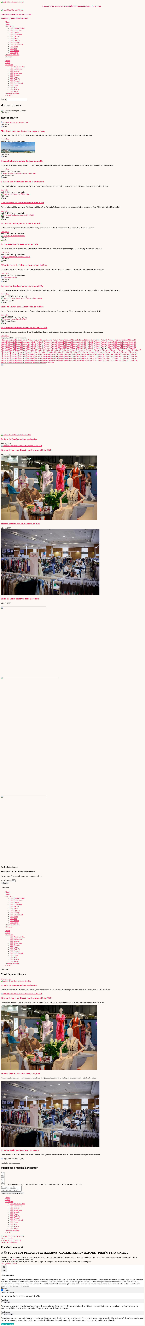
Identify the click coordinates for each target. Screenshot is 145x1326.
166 (13, 358)
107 (89, 350)
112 (129, 350)
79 (18, 348)
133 (21, 354)
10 (68, 340)
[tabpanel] (72, 1296)
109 (105, 350)
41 (18, 344)
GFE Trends (14, 51)
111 (121, 350)
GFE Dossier (14, 32)
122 (68, 352)
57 (132, 344)
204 (45, 362)
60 (18, 346)
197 (125, 360)
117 (28, 352)
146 (125, 354)
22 (18, 342)
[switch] (2, 1302)
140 (77, 354)
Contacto (8, 57)
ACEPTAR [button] (13, 1264)
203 (37, 362)
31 (82, 342)
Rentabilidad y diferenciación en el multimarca (22, 182)
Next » (51, 362)
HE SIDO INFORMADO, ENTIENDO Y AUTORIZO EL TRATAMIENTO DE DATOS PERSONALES (43, 1185)
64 (47, 346)
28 (61, 342)
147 (133, 354)
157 (77, 356)
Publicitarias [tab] (5, 1312)
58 (4, 346)
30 (75, 342)
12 (82, 340)
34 (104, 342)
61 (25, 346)
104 (65, 350)
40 (11, 344)
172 (61, 358)
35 (111, 342)
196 (117, 360)
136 (45, 354)
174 (77, 358)
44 (40, 344)
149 (13, 356)
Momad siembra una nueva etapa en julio (20, 523)
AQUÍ (15, 1259)
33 (97, 342)
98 (18, 350)
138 (61, 354)
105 (73, 350)
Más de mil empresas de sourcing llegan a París (23, 131)
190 (69, 360)
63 (40, 346)
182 (4, 360)
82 (40, 348)
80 (25, 348)
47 (61, 344)
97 (11, 350)
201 (21, 362)
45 (47, 344)
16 (111, 340)
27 (54, 342)
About (7, 24)
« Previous (4, 340)
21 (11, 342)
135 (37, 354)
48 (68, 344)
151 (29, 356)
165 (4, 358)
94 (125, 348)
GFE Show (14, 47)
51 (90, 344)
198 (133, 360)
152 (37, 356)
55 (118, 344)
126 (100, 352)
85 (61, 348)
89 (90, 348)
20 (4, 342)
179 (117, 358)
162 (117, 356)
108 (97, 350)
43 (32, 344)
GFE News (14, 38)
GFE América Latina (17, 28)
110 (113, 350)
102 (49, 350)
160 (101, 356)
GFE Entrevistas (16, 34)
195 (109, 360)
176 (93, 358)
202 (29, 362)
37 (125, 342)
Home (7, 22)
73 (111, 346)
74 (118, 346)
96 (4, 350)
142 (93, 354)
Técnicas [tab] (4, 1288)
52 (97, 344)
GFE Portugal (15, 42)
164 (133, 356)
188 (53, 360)
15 (104, 340)
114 (4, 352)
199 (4, 362)
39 (4, 344)
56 (125, 344)
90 (97, 348)
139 (69, 354)
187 (45, 360)
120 (52, 352)
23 (25, 342)
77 (4, 348)
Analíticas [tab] (4, 1300)
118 (36, 352)
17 (118, 340)
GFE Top (13, 49)
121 (60, 352)
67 (68, 346)
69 (82, 346)
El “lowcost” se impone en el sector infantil (20, 223)
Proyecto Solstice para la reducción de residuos (22, 307)
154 (53, 356)
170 (45, 358)
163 (125, 356)
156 (69, 356)
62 (32, 346)
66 (61, 346)
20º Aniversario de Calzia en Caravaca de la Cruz (24, 265)
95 (132, 348)
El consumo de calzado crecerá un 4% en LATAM (24, 327)
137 (53, 354)
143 (101, 354)
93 (118, 348)
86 (68, 348)
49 (75, 344)
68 (75, 346)
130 (133, 352)
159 (93, 356)
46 (54, 344)
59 (11, 346)
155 (61, 356)
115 (12, 352)
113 (137, 350)
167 (21, 358)
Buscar (3, 99)
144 (109, 354)
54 (111, 344)
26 (47, 342)
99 (25, 350)
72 (104, 346)
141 (85, 354)
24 (32, 342)
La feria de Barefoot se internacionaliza (19, 439)
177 (101, 358)
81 (32, 348)
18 (125, 340)
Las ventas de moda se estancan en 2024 (19, 244)
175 (85, 358)
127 (108, 352)
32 (90, 342)
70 (90, 346)
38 (132, 342)
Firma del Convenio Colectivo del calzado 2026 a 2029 (26, 450)
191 (77, 360)
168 (29, 358)
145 (117, 354)
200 (13, 362)
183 (13, 360)
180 (125, 358)
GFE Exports (14, 36)
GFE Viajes (14, 53)
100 (33, 350)
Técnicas (7, 1290)
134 (29, 354)
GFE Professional (16, 45)
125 (92, 352)
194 (101, 360)
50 (82, 344)
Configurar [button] (5, 1264)
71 (97, 346)
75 (125, 346)
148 (4, 356)
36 (118, 342)
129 (124, 352)
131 (4, 354)
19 (132, 340)
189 (61, 360)
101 (41, 350)
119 (44, 352)
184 (21, 360)
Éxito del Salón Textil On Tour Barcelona (20, 599)
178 (109, 358)
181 (133, 358)
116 (20, 352)
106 (81, 350)
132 (13, 354)
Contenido (9, 26)
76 (132, 346)
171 (53, 358)
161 (109, 356)
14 (96, 340)
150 (21, 356)
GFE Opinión (15, 40)
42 (25, 344)
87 (75, 348)
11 (75, 340)
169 (37, 358)
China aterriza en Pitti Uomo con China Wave (22, 202)
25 (40, 342)
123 (76, 352)
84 (54, 348)
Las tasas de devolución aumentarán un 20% (22, 286)
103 (57, 350)
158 (85, 356)
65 (54, 346)
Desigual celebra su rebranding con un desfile (22, 161)
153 (45, 356)
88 (82, 348)
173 (69, 358)
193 (93, 360)
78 (11, 348)
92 (111, 348)
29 (68, 342)
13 (89, 340)
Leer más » (5, 139)
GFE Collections (16, 30)
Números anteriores (12, 55)
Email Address (6, 881)
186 (37, 360)
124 (84, 352)
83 (47, 348)
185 (29, 360)
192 (85, 360)
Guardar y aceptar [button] (7, 1324)
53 (104, 344)
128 (116, 352)
